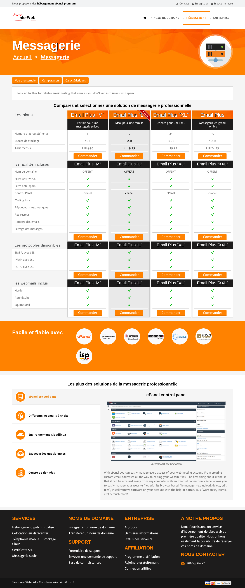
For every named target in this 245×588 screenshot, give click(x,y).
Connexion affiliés (138, 568)
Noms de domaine (166, 18)
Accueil (22, 57)
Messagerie (55, 57)
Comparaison (50, 80)
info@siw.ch (196, 563)
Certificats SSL (22, 550)
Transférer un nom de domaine (91, 533)
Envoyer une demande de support (93, 557)
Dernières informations (141, 533)
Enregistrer (201, 3)
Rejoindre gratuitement (142, 563)
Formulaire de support (84, 551)
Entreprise (221, 18)
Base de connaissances (85, 563)
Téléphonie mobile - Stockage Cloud (34, 541)
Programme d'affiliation (142, 557)
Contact (184, 3)
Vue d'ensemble (25, 80)
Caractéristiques (75, 80)
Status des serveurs (138, 539)
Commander (87, 156)
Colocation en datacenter (30, 533)
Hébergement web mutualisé (33, 527)
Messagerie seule (24, 556)
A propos (131, 527)
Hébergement (196, 18)
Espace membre (223, 3)
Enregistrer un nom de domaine (92, 527)
